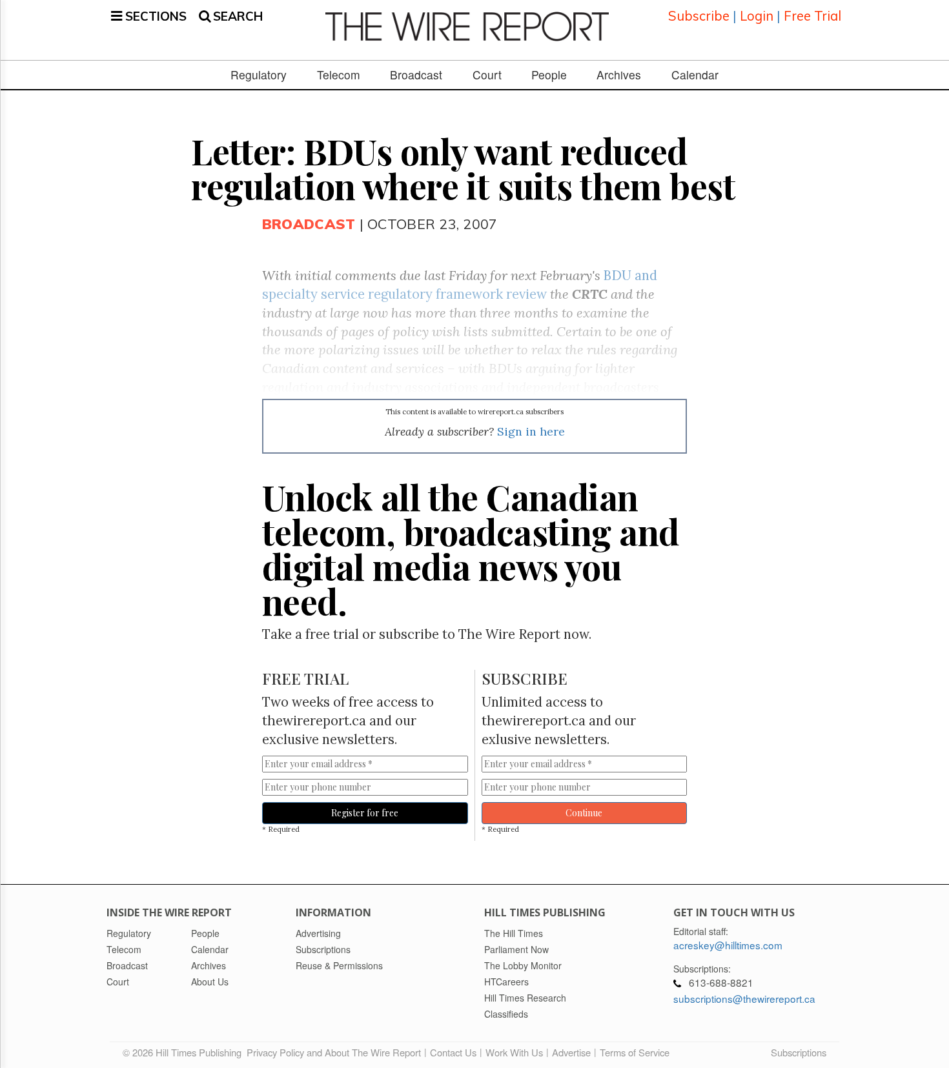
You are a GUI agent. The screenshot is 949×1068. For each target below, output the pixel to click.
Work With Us (514, 1052)
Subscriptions (798, 1052)
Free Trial (812, 16)
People (549, 75)
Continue (584, 813)
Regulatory (258, 75)
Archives (619, 75)
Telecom (338, 75)
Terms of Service (634, 1052)
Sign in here (531, 431)
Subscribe (699, 16)
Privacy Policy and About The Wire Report (334, 1052)
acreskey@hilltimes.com (727, 945)
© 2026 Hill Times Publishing (185, 1052)
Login (756, 16)
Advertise (571, 1052)
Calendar (695, 75)
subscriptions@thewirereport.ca (744, 998)
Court (487, 75)
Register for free (364, 813)
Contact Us (453, 1052)
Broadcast (416, 75)
